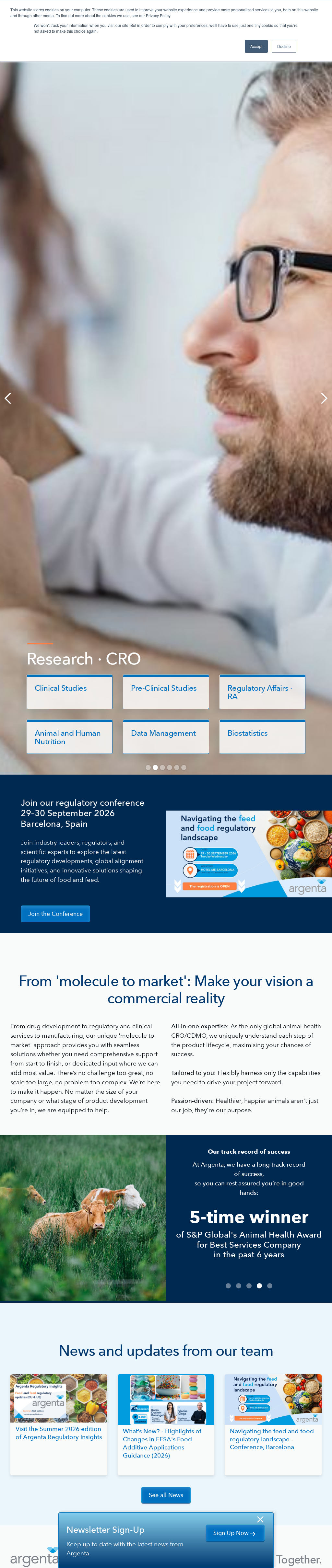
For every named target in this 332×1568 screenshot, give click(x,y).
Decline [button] (284, 46)
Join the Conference (55, 913)
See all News (166, 1495)
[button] (13, 398)
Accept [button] (256, 46)
